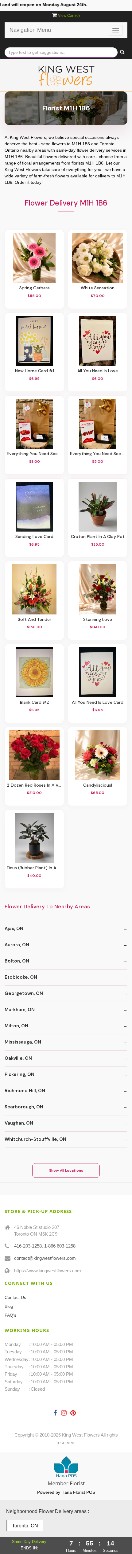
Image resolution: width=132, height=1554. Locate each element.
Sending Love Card (34, 536)
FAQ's (10, 1315)
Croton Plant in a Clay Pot (98, 536)
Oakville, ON (18, 1058)
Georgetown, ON (24, 993)
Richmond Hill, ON (25, 1091)
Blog (9, 1306)
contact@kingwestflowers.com (45, 1258)
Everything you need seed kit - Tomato (34, 453)
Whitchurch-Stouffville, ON (35, 1139)
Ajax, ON (14, 928)
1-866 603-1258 (60, 1245)
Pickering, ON (19, 1074)
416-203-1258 (28, 1245)
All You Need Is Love (97, 370)
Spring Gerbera (34, 288)
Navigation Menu (30, 30)
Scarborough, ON (24, 1107)
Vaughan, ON (19, 1123)
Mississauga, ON (23, 1042)
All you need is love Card (97, 702)
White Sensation (98, 288)
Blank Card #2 (34, 702)
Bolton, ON (17, 961)
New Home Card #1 (34, 370)
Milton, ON (16, 1026)
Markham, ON (20, 1010)
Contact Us (15, 1297)
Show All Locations (66, 1170)
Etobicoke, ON (21, 977)
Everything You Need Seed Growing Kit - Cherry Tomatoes (97, 453)
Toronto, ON (25, 1525)
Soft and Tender (34, 619)
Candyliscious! (97, 785)
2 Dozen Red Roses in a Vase (34, 785)
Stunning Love (97, 619)
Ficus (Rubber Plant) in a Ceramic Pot (34, 867)
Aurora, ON (17, 945)
